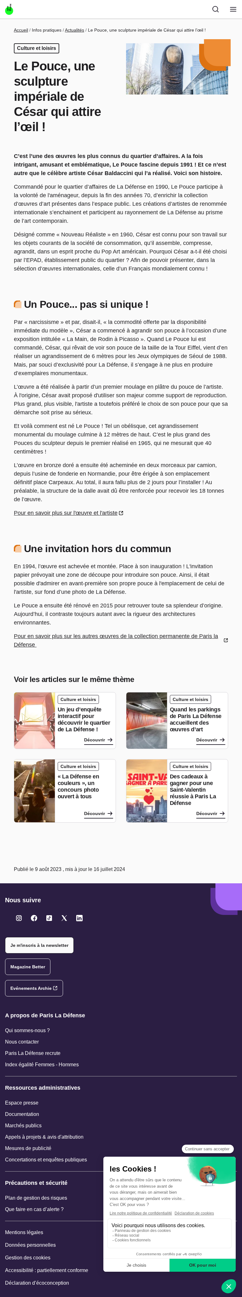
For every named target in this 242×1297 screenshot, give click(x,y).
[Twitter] (19, 918)
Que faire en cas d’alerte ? (34, 1209)
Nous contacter (22, 1041)
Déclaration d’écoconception (37, 1283)
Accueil (21, 30)
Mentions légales (24, 1232)
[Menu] (233, 9)
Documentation (22, 1114)
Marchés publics (23, 1125)
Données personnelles (30, 1245)
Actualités (74, 30)
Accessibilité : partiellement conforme (46, 1270)
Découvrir (94, 739)
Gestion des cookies (27, 1257)
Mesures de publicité (28, 1148)
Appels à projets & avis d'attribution (44, 1137)
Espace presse (21, 1102)
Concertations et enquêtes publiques (46, 1159)
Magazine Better (27, 966)
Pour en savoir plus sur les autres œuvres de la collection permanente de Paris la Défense (116, 640)
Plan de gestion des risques (36, 1198)
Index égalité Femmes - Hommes (42, 1064)
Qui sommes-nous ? (27, 1030)
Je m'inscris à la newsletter (39, 945)
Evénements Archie (31, 988)
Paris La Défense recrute (32, 1053)
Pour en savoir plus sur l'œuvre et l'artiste (66, 513)
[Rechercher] (215, 9)
